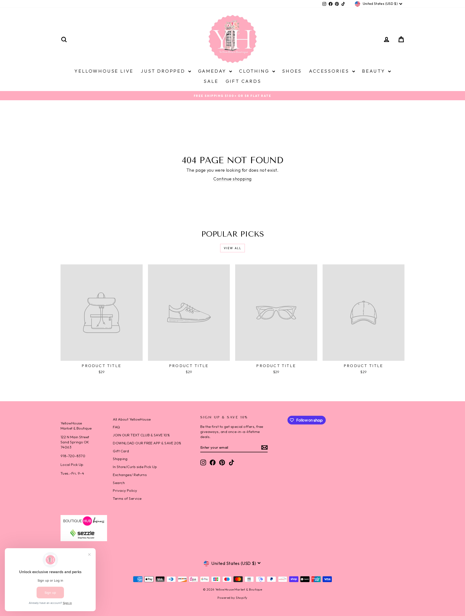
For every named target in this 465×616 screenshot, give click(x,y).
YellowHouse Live (103, 71)
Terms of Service (127, 498)
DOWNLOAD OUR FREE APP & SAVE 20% (147, 443)
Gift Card (121, 451)
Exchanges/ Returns (130, 474)
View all (232, 248)
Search (119, 482)
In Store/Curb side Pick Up (135, 466)
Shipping (120, 458)
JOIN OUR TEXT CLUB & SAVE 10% (141, 435)
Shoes (292, 71)
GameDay (213, 71)
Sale (211, 81)
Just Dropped (164, 71)
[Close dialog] (454, 496)
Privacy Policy (125, 490)
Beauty (374, 71)
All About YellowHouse (132, 419)
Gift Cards (243, 81)
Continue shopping (232, 179)
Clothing (255, 71)
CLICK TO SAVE (318, 582)
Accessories (330, 71)
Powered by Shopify (232, 598)
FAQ (116, 427)
